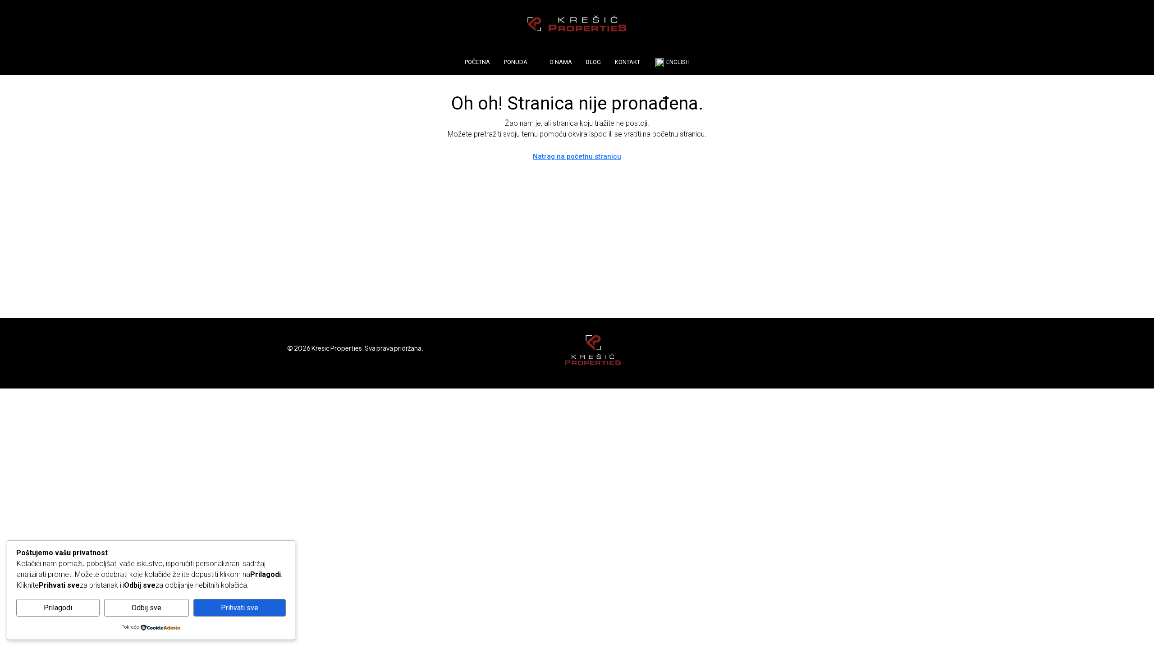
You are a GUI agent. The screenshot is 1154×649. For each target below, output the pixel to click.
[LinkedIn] (827, 353)
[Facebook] (780, 353)
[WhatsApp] (859, 353)
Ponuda (515, 62)
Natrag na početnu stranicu (577, 156)
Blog (593, 62)
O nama (561, 62)
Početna (477, 62)
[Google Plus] (843, 353)
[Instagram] (811, 353)
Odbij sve (146, 607)
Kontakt (627, 62)
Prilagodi (58, 607)
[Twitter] (796, 353)
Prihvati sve (239, 607)
